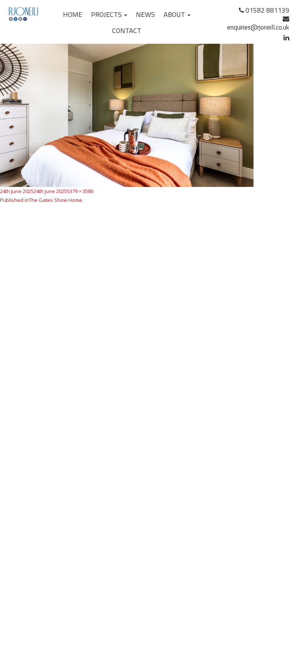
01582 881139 (266, 10)
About (175, 14)
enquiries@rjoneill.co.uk (258, 27)
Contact (126, 30)
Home (72, 14)
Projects (107, 14)
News (145, 14)
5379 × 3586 (80, 191)
